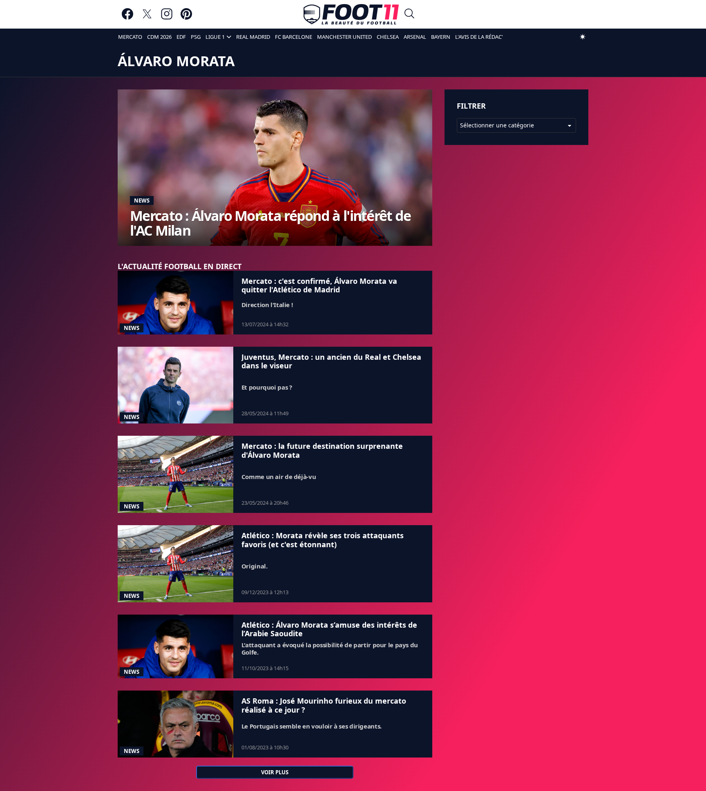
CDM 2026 (159, 36)
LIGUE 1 (215, 36)
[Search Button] (409, 14)
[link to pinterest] (186, 17)
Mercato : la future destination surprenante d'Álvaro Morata (322, 450)
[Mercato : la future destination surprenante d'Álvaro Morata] (175, 474)
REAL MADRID (253, 36)
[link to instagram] (166, 17)
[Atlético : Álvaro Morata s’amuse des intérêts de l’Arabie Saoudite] (175, 646)
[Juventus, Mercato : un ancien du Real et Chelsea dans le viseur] (175, 385)
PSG (196, 36)
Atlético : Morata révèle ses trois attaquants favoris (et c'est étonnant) (322, 539)
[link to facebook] (127, 17)
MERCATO (130, 36)
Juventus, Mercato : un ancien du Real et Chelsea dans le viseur (331, 361)
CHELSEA (388, 36)
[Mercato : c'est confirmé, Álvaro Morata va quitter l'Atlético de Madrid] (175, 302)
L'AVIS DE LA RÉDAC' (479, 36)
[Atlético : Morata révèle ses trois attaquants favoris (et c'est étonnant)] (175, 563)
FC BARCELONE (293, 36)
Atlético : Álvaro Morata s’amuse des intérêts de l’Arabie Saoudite (329, 629)
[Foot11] (351, 14)
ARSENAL (415, 36)
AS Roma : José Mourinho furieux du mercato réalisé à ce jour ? (323, 705)
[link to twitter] (147, 17)
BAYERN (440, 36)
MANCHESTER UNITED (344, 36)
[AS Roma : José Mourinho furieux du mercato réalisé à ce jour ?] (175, 724)
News (142, 200)
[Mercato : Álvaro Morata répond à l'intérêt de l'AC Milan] (275, 167)
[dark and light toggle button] (582, 37)
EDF (181, 36)
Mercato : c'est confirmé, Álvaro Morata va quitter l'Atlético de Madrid (319, 285)
